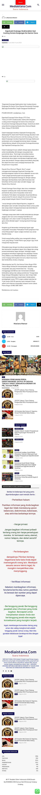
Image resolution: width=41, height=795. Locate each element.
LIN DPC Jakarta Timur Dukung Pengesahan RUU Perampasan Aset (26, 390)
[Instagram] (6, 671)
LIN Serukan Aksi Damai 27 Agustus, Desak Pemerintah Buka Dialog (26, 412)
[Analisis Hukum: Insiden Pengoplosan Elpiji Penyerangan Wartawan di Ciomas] (7, 432)
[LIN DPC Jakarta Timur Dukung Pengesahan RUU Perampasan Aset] (7, 393)
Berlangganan (35, 346)
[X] (8, 671)
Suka (37, 336)
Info (3, 377)
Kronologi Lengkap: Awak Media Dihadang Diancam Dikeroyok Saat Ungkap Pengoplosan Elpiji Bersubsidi (27, 454)
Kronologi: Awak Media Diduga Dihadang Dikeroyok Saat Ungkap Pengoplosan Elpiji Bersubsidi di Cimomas (25, 465)
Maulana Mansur (12, 17)
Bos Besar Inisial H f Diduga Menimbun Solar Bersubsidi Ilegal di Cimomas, (26, 477)
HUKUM (17, 450)
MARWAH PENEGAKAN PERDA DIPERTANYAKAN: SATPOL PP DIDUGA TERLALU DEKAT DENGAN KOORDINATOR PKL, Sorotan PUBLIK (19, 382)
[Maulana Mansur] (3, 17)
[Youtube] (11, 671)
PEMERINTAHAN (19, 428)
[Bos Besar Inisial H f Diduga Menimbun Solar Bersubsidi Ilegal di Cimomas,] (7, 476)
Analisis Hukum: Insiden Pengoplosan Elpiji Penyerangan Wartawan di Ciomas (26, 432)
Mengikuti (36, 341)
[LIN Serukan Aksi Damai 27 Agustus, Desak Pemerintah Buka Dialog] (7, 414)
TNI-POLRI (5, 40)
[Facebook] (3, 671)
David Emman (6, 388)
